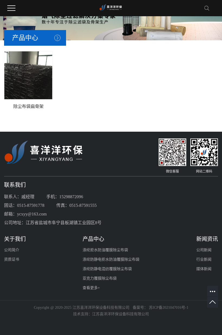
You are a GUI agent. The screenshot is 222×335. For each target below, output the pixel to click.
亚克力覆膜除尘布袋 (100, 278)
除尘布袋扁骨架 (28, 106)
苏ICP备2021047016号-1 (168, 308)
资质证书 (11, 259)
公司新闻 (203, 250)
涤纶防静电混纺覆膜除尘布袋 (107, 269)
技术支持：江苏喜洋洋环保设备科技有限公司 (111, 314)
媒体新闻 (203, 269)
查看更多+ (91, 288)
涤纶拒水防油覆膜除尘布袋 (105, 250)
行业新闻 (203, 259)
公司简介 (11, 250)
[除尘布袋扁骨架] (28, 75)
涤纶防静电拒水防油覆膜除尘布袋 (111, 259)
